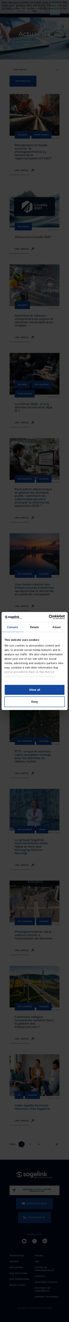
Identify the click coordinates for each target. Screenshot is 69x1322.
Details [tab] (34, 627)
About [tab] (56, 627)
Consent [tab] (12, 627)
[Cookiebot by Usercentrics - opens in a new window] (49, 617)
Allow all (34, 689)
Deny (34, 701)
